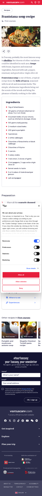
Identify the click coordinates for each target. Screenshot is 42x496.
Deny (21, 288)
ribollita (8, 60)
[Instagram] (14, 421)
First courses (24, 318)
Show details (31, 268)
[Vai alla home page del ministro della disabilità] (28, 459)
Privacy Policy (26, 389)
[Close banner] (39, 206)
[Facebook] (5, 421)
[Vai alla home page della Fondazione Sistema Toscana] (11, 472)
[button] (21, 428)
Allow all (21, 275)
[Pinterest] (23, 421)
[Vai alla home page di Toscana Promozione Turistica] (31, 472)
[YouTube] (27, 421)
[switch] (37, 247)
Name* (4, 371)
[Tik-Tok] (18, 421)
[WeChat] (32, 421)
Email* (4, 380)
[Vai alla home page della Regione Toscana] (9, 462)
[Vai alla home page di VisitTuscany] (15, 2)
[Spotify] (36, 421)
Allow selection (21, 281)
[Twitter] (10, 421)
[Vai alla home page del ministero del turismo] (28, 462)
